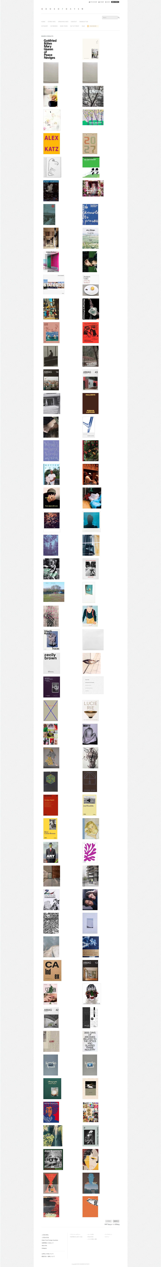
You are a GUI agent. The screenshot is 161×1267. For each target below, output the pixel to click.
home (43, 22)
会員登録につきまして (47, 1243)
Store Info (44, 1245)
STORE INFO (52, 22)
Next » (116, 1221)
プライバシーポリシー (75, 1234)
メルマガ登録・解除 (92, 1239)
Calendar (92, 26)
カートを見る (91, 1234)
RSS (89, 1236)
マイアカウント (108, 1234)
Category (44, 26)
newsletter (83, 22)
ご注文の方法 (45, 1237)
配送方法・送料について (48, 1256)
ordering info (63, 22)
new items (64, 26)
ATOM (92, 1236)
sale (83, 26)
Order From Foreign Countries (50, 1240)
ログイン (107, 1236)
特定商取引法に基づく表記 (76, 1236)
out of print (74, 26)
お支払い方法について (47, 1253)
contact (74, 22)
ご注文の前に (45, 1234)
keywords (53, 26)
